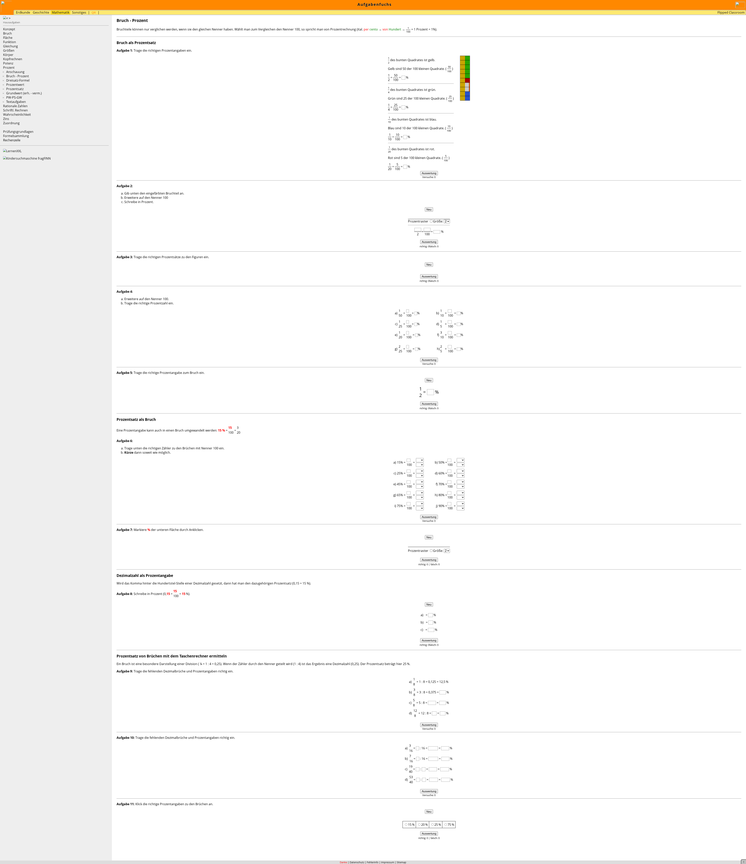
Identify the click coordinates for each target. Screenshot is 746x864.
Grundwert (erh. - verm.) (24, 93)
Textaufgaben (16, 102)
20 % (424, 824)
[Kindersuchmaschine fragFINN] (27, 158)
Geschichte (41, 12)
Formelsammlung (16, 136)
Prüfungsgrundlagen (18, 131)
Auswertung (429, 173)
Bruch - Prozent (17, 76)
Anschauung (15, 72)
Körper (8, 55)
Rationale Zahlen (15, 106)
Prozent (9, 67)
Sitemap (401, 862)
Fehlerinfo (372, 862)
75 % (451, 824)
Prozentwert (15, 84)
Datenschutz (357, 862)
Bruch (7, 33)
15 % (411, 824)
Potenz (8, 63)
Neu (428, 209)
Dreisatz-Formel (18, 80)
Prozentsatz (15, 89)
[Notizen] (101, 13)
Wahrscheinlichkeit (17, 114)
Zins (6, 119)
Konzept (9, 29)
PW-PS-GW (14, 97)
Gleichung (10, 46)
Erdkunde (23, 12)
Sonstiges (79, 12)
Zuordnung (11, 123)
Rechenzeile (11, 140)
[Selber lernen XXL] (12, 151)
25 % (437, 824)
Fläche (7, 38)
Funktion (9, 42)
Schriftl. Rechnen (15, 110)
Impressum (387, 862)
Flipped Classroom (731, 12)
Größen (8, 50)
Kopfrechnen (12, 59)
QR (94, 12)
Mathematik (60, 12)
